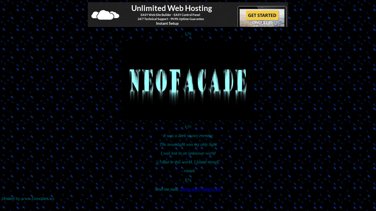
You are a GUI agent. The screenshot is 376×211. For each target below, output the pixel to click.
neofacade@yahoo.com (200, 189)
